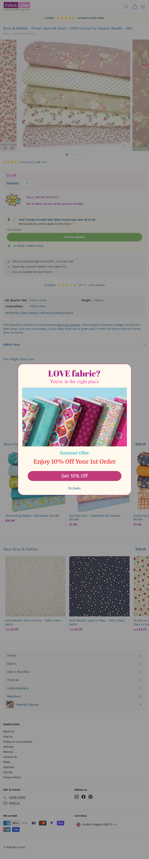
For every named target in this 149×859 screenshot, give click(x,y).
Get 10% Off (74, 476)
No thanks (74, 488)
